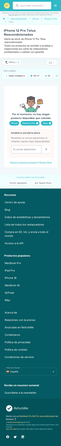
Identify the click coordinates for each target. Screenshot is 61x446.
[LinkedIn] (22, 436)
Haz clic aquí (13, 15)
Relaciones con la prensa (20, 319)
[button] (51, 62)
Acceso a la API (14, 243)
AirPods (9, 292)
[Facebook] (7, 436)
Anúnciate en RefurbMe (19, 327)
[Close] (37, 123)
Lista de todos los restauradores (24, 224)
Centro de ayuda (15, 202)
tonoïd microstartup (15, 422)
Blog (7, 209)
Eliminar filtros (45, 162)
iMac (7, 300)
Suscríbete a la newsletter (20, 392)
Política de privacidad (17, 342)
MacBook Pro (13, 263)
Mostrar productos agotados (23, 162)
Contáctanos (12, 334)
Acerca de (11, 312)
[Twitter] (15, 436)
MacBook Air (12, 285)
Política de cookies (16, 349)
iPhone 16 (10, 277)
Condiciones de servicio (19, 357)
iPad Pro (10, 270)
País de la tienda (13, 368)
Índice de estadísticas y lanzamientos (27, 217)
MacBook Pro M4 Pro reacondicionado (37, 416)
